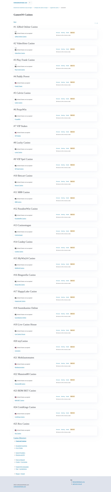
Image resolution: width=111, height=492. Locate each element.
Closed (23, 474)
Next (15, 22)
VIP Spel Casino (19, 169)
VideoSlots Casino (20, 53)
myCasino (17, 351)
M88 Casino (18, 202)
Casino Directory (20, 438)
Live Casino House (20, 334)
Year (17, 469)
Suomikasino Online (20, 318)
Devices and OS (20, 455)
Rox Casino (18, 433)
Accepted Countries (21, 446)
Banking (63, 32)
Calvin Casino (18, 103)
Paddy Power (18, 86)
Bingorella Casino (20, 284)
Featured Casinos (21, 441)
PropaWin (17, 119)
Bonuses (58, 32)
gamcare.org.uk (77, 484)
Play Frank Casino (20, 70)
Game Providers (20, 453)
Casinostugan (19, 235)
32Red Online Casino (20, 36)
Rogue (18, 474)
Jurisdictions (23, 469)
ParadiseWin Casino (20, 218)
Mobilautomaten (19, 367)
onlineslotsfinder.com (20, 486)
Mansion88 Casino (20, 384)
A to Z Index (19, 448)
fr (29, 2)
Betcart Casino (19, 185)
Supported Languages (22, 467)
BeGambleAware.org (79, 482)
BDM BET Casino (19, 400)
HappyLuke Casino (20, 301)
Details (67, 32)
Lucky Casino (18, 152)
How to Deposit (20, 460)
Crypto (18, 462)
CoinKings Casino (20, 417)
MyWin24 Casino (19, 268)
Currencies (24, 462)
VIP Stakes (18, 136)
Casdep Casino (19, 251)
